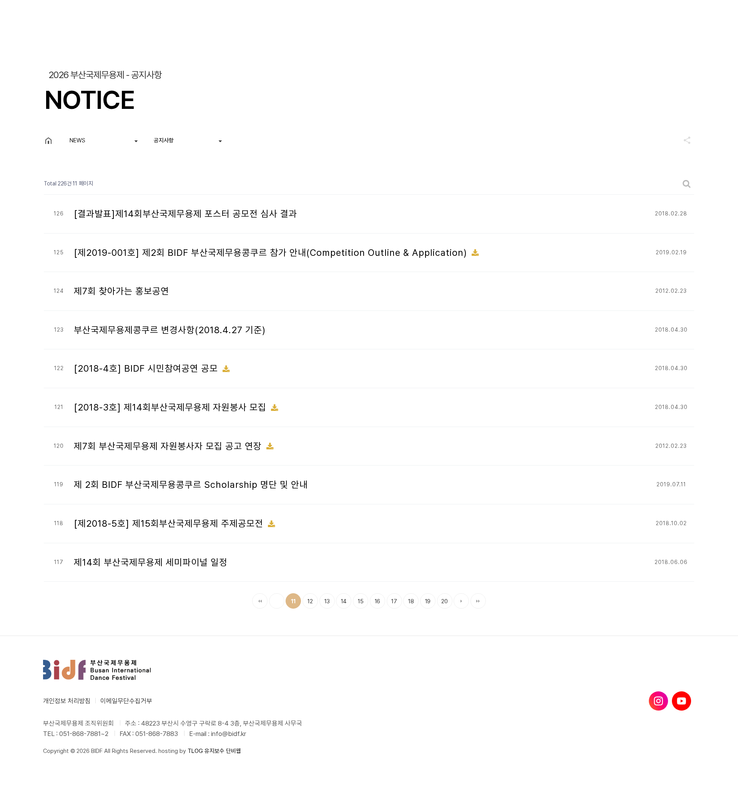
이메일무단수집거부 (126, 701)
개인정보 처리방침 (67, 701)
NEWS (77, 140)
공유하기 (683, 140)
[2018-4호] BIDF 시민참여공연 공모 (147, 368)
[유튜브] (681, 701)
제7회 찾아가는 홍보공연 (121, 291)
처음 (260, 601)
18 (408, 599)
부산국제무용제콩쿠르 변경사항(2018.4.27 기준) (170, 329)
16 (375, 599)
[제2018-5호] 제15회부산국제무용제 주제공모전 (170, 523)
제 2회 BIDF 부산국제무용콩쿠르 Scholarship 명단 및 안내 (191, 484)
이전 (276, 601)
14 (341, 599)
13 (324, 599)
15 (358, 599)
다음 (461, 601)
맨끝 (478, 601)
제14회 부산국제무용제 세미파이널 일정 (151, 562)
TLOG (195, 751)
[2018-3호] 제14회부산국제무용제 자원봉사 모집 (171, 407)
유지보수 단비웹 (222, 751)
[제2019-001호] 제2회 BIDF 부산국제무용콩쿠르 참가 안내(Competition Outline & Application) (272, 252)
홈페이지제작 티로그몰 (69, 758)
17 (392, 599)
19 (425, 599)
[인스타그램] (658, 701)
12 (308, 599)
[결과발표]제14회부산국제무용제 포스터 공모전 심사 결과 (185, 213)
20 (442, 599)
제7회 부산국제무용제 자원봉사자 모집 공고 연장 (169, 446)
